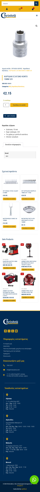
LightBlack (24, 489)
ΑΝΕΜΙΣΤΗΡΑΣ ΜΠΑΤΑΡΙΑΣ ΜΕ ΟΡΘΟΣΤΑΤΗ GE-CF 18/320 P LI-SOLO (28, 263)
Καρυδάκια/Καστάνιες (18, 86)
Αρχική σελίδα (6, 68)
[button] (36, 26)
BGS (10, 86)
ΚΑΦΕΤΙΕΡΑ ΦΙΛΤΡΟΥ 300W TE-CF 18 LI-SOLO (10, 262)
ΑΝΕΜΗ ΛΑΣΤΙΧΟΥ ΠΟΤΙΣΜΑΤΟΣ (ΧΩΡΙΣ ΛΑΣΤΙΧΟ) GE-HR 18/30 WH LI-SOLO (10, 293)
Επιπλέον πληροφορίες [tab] (13, 145)
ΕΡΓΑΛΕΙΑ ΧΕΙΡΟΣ (17, 68)
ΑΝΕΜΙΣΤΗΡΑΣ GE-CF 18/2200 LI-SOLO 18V (27, 291)
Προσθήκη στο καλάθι (19, 105)
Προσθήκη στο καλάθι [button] (9, 199)
